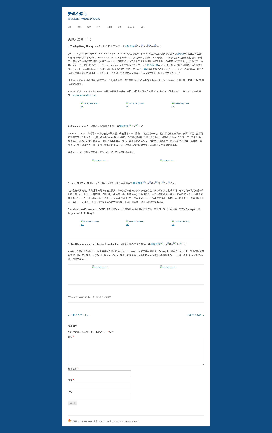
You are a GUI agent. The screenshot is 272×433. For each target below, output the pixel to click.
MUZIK (109, 27)
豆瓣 (119, 27)
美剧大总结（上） (78, 315)
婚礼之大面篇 (196, 315)
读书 (69, 27)
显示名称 (73, 368)
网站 (70, 391)
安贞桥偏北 (77, 13)
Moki (143, 27)
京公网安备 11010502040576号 (83, 421)
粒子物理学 (152, 65)
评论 (71, 336)
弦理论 (180, 53)
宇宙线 (145, 69)
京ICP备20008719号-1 (104, 421)
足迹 (98, 27)
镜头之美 (131, 27)
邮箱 (71, 380)
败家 (89, 27)
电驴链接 (129, 46)
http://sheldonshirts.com (84, 95)
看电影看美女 (101, 296)
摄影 (79, 27)
